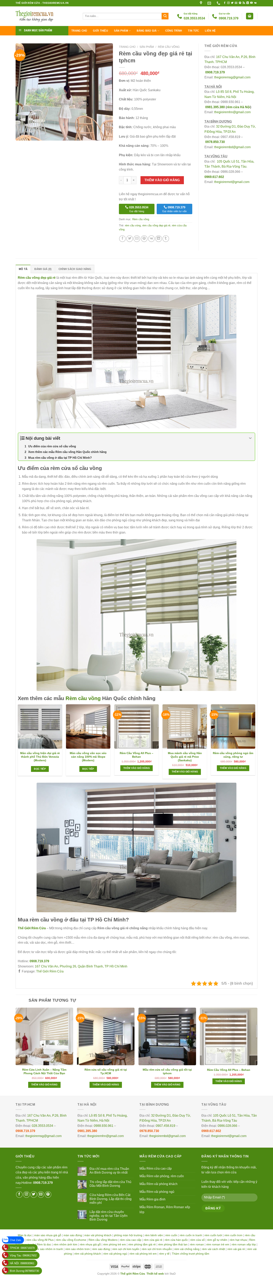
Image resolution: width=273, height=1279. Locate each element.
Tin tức (193, 30)
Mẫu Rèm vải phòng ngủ (156, 1191)
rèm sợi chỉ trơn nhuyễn (157, 1249)
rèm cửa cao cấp (130, 1239)
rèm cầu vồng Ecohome (71, 1239)
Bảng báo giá (146, 30)
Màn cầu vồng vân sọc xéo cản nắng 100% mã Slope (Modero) (88, 756)
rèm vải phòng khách (87, 1253)
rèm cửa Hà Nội (238, 107)
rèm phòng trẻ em (114, 1244)
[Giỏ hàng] (249, 16)
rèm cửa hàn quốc (176, 1239)
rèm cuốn (171, 1235)
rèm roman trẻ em (217, 1244)
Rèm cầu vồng (169, 46)
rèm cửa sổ (197, 1239)
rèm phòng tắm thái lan (172, 1244)
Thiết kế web (155, 1273)
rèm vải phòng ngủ (115, 1253)
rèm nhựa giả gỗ (90, 1244)
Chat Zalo (15, 1240)
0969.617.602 (214, 177)
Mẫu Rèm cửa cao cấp (155, 1168)
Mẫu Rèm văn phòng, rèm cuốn (161, 1176)
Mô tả (23, 269)
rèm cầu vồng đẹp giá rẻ (156, 225)
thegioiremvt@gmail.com (231, 182)
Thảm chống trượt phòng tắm (190, 1253)
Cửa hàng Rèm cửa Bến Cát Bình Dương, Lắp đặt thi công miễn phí (111, 1198)
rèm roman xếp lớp (244, 1244)
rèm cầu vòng (133, 225)
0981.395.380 (215, 107)
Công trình (173, 30)
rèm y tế (164, 1253)
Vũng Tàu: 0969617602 (23, 1255)
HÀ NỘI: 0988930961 (22, 1263)
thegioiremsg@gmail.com (232, 77)
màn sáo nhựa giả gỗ (47, 1235)
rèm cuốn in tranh (191, 1235)
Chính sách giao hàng (75, 269)
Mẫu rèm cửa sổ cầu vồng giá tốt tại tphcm (167, 1071)
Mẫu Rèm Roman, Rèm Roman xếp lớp (164, 1209)
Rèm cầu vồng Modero (103, 1239)
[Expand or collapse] (250, 438)
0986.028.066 (227, 1125)
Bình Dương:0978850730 (24, 1270)
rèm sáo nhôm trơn (77, 1249)
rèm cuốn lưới (213, 1235)
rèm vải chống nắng (186, 1249)
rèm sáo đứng (101, 1249)
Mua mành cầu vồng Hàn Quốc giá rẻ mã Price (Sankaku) (185, 756)
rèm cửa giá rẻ (153, 1239)
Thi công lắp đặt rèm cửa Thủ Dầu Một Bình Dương (110, 1183)
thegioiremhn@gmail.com (232, 112)
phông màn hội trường (128, 1235)
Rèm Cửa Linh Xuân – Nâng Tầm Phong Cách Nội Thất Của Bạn (44, 1071)
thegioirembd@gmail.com (232, 147)
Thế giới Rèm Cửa (132, 1273)
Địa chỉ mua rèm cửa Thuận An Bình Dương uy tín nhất (109, 1170)
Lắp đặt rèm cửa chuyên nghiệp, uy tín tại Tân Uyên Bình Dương (109, 1215)
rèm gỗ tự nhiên (217, 1239)
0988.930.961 (103, 1125)
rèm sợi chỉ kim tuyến (125, 1249)
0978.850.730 (215, 142)
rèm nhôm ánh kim (65, 1244)
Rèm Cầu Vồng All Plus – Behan (136, 754)
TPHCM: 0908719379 (22, 1247)
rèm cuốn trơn (233, 1235)
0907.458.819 (165, 1125)
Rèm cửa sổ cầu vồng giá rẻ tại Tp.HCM (106, 1071)
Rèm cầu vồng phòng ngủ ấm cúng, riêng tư (233, 754)
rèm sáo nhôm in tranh (48, 1249)
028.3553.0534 (42, 1125)
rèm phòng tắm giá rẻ (142, 1244)
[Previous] (18, 743)
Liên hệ (210, 30)
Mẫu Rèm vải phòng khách (158, 1184)
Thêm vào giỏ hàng (162, 180)
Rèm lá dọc (44, 1244)
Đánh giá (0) (42, 269)
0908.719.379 (215, 72)
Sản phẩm (121, 30)
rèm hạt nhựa (238, 1239)
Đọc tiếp (40, 769)
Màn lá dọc (25, 1235)
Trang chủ (79, 30)
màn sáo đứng (73, 1235)
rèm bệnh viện (154, 1235)
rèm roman (197, 1244)
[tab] (23, 269)
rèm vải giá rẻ (236, 1249)
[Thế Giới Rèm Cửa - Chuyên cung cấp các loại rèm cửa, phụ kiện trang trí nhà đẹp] (46, 16)
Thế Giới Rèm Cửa (50, 971)
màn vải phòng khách (98, 1235)
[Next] (255, 743)
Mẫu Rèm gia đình (152, 1199)
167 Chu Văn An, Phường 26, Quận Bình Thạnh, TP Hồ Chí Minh (81, 966)
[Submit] (165, 16)
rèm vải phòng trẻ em (143, 1253)
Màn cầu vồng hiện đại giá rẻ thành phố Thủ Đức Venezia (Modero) (40, 756)
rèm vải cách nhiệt (213, 1249)
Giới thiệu (100, 30)
